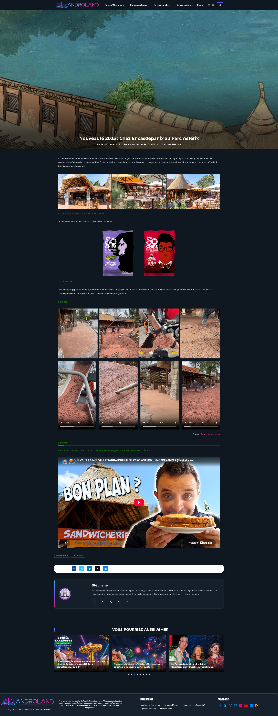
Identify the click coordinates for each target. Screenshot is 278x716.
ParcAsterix (78, 556)
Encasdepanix (62, 556)
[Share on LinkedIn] (89, 568)
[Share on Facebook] (74, 568)
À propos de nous (148, 709)
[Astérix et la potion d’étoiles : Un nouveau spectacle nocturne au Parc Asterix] (81, 653)
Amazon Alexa (166, 709)
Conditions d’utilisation (150, 705)
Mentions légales (171, 705)
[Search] (220, 5)
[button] (58, 655)
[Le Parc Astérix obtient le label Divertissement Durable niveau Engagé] (139, 653)
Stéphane (100, 585)
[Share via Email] (105, 568)
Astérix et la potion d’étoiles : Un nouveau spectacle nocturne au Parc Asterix (79, 665)
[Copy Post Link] (97, 568)
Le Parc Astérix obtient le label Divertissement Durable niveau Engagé (135, 665)
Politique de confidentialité (194, 705)
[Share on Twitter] (81, 568)
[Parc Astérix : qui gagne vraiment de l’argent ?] (196, 653)
